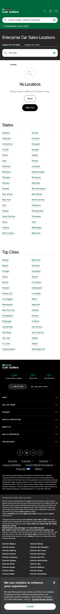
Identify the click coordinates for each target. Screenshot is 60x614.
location (30, 536)
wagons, (25, 514)
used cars (30, 519)
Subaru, (40, 530)
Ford (37, 524)
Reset (30, 98)
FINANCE (6, 412)
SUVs (45, 519)
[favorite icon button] (45, 11)
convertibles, (11, 514)
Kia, (9, 526)
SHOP (4, 397)
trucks (35, 519)
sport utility (32, 514)
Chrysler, (14, 526)
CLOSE (30, 606)
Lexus (27, 530)
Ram (50, 524)
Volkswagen (21, 528)
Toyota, (42, 524)
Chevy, (29, 524)
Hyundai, (5, 526)
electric (51, 514)
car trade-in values (31, 534)
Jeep (15, 528)
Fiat (52, 530)
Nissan (54, 524)
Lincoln (14, 530)
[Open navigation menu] (56, 11)
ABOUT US (6, 427)
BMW (35, 528)
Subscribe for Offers (41, 387)
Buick (31, 528)
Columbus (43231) (23, 26)
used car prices (24, 512)
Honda (34, 524)
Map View (30, 107)
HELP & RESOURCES (10, 434)
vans (39, 519)
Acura (32, 530)
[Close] (54, 582)
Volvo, (19, 530)
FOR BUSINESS (8, 442)
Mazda (4, 528)
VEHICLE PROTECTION (11, 419)
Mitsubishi (10, 528)
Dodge (46, 524)
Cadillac (8, 530)
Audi (35, 530)
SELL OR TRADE (8, 405)
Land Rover (47, 530)
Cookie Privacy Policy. (42, 599)
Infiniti (23, 530)
